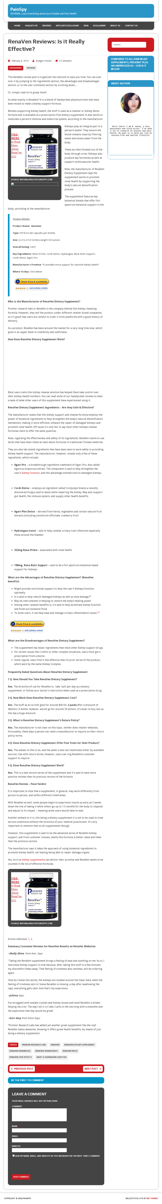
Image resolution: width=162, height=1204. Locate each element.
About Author (120, 83)
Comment (17, 1106)
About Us (115, 25)
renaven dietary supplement (79, 1045)
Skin (86, 25)
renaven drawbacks (20, 1051)
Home (17, 25)
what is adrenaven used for (51, 1057)
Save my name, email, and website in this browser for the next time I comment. (57, 1156)
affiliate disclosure (67, 25)
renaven (55, 1045)
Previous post (23, 1068)
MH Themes (152, 1198)
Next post (91, 1068)
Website (16, 1146)
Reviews (46, 25)
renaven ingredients (46, 1051)
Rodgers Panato (44, 61)
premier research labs (34, 1045)
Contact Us (131, 25)
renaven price (70, 1051)
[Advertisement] (56, 367)
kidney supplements (33, 859)
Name (15, 1126)
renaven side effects (20, 1057)
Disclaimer (99, 25)
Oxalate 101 (31, 25)
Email (15, 1136)
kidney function (31, 472)
